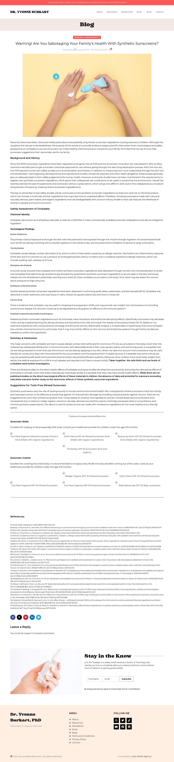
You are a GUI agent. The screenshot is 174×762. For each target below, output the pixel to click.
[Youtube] (116, 726)
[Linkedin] (129, 726)
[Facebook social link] (12, 617)
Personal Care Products (87, 37)
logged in (29, 633)
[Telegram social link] (38, 617)
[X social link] (19, 617)
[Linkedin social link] (32, 617)
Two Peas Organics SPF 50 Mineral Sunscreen (34, 485)
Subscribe (126, 679)
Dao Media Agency (142, 756)
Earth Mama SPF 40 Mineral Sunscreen (140, 476)
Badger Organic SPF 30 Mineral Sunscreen (87, 476)
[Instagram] (116, 720)
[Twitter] (122, 720)
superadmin (83, 50)
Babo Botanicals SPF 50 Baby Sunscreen (139, 485)
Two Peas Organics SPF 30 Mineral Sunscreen (87, 485)
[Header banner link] (87, 2)
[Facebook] (122, 726)
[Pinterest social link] (25, 617)
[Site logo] (29, 11)
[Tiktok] (129, 720)
